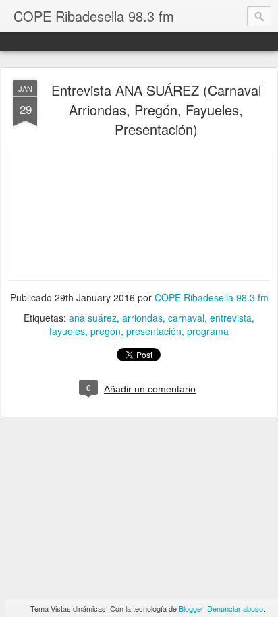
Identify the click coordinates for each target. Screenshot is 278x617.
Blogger (191, 608)
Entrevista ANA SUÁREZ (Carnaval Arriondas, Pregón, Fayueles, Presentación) (156, 109)
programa (208, 331)
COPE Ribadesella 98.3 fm (212, 297)
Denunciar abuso (235, 608)
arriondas (142, 317)
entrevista (231, 317)
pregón (105, 331)
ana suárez (93, 317)
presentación (154, 331)
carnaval (186, 317)
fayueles (67, 331)
